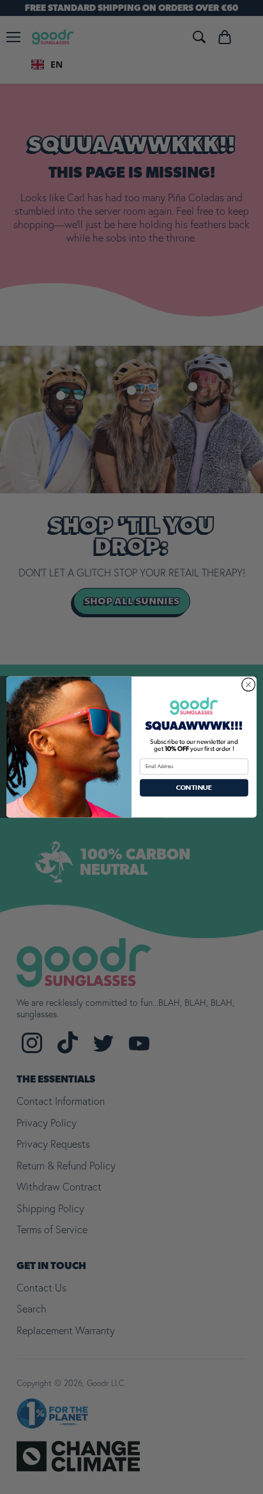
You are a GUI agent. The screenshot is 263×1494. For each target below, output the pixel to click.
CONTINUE (194, 787)
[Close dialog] (248, 684)
